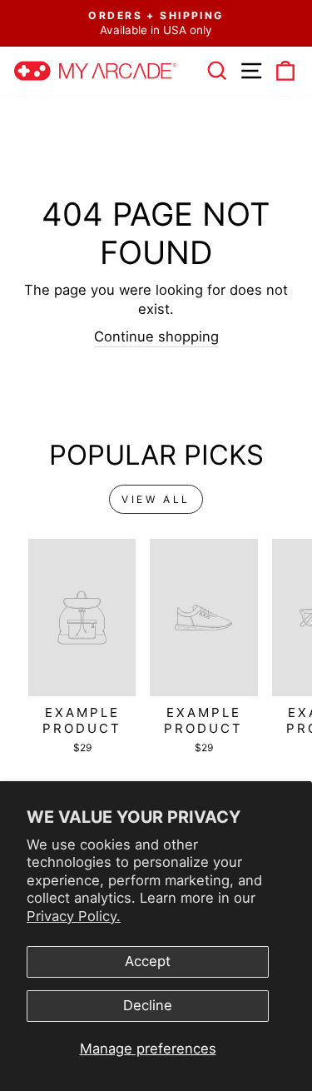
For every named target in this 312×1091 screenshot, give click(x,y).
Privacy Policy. (74, 916)
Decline (147, 1005)
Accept (148, 961)
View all (156, 499)
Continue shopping (156, 336)
